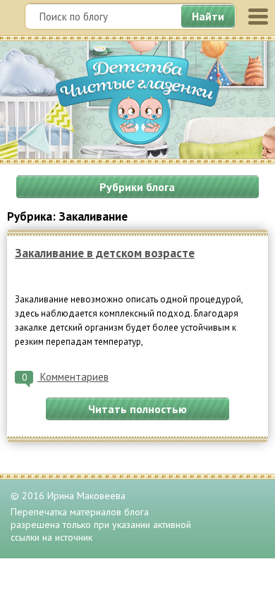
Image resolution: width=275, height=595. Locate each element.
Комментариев (65, 377)
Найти (208, 16)
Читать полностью (137, 409)
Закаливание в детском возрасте (105, 253)
